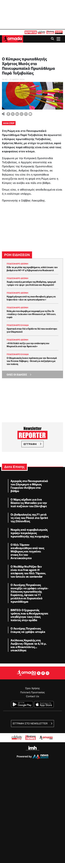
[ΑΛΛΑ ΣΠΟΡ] (2, 54)
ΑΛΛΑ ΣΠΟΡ (8, 123)
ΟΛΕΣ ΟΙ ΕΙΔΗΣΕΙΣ (17, 374)
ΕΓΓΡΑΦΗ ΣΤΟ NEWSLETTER (30, 723)
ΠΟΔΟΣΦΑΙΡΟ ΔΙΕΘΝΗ (17, 263)
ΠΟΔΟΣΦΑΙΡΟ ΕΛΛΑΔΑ (18, 325)
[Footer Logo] (26, 672)
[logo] (12, 38)
